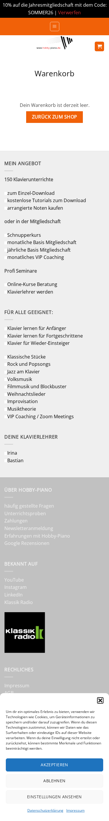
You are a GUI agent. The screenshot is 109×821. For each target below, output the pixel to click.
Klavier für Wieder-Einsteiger (38, 343)
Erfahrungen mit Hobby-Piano (37, 536)
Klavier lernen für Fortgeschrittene (45, 336)
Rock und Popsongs (29, 364)
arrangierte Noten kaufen (35, 208)
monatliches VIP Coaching (35, 257)
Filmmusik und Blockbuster (37, 386)
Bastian (15, 460)
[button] (100, 700)
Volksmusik (19, 379)
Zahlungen (16, 521)
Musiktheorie (21, 409)
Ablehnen (54, 780)
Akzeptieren (54, 764)
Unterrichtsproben (25, 513)
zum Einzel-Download (31, 193)
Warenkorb (54, 73)
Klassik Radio (18, 602)
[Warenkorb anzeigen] (99, 46)
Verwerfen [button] (69, 12)
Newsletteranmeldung (28, 528)
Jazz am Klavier (23, 371)
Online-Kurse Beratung (32, 284)
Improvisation (22, 401)
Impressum (75, 810)
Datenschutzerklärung (45, 810)
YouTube (14, 580)
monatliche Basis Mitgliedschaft (41, 242)
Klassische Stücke (26, 357)
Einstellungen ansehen (54, 796)
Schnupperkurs (24, 235)
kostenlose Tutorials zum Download (46, 200)
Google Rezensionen (26, 543)
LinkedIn (13, 595)
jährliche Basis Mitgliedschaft (39, 250)
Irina (12, 453)
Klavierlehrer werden (30, 292)
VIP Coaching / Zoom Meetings (40, 416)
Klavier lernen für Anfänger (36, 328)
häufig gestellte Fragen (29, 506)
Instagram (15, 587)
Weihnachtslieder (26, 394)
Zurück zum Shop (54, 117)
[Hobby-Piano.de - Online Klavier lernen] (54, 46)
